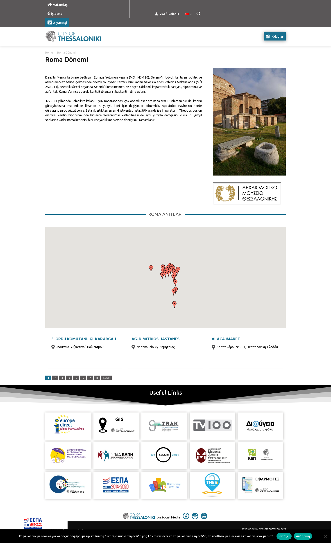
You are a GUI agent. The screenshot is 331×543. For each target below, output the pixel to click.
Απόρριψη (303, 536)
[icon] (185, 518)
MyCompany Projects (272, 528)
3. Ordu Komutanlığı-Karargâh (83, 339)
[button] (198, 13)
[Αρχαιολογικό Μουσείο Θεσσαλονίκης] (247, 193)
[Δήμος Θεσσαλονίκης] (81, 36)
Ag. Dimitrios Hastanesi (156, 339)
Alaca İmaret (226, 339)
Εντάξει (284, 536)
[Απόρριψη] (325, 536)
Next (106, 377)
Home (49, 52)
